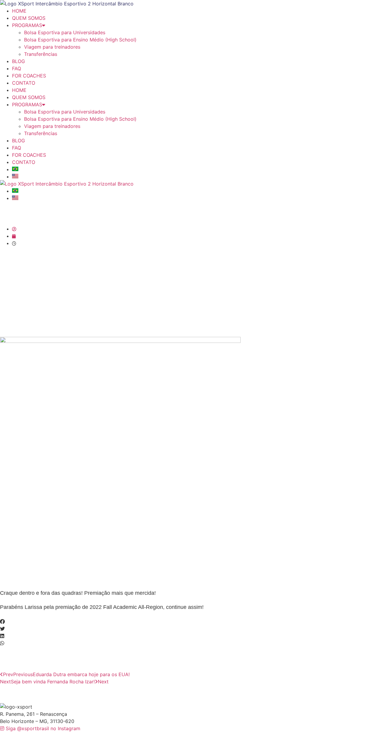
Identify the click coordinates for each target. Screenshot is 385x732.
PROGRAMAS (27, 25)
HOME (19, 11)
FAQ (16, 68)
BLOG (18, 61)
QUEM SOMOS (28, 18)
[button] (192, 621)
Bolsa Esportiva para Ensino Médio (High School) (80, 40)
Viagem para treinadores (52, 47)
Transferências (40, 54)
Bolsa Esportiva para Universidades (64, 32)
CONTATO (23, 83)
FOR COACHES (29, 76)
